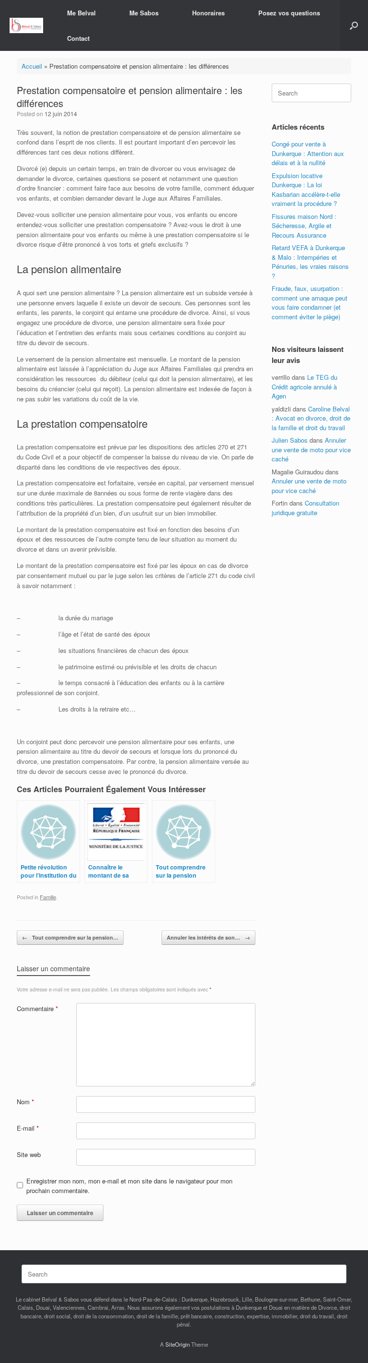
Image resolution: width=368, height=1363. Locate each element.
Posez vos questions (289, 12)
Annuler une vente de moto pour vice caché (311, 449)
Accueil (32, 66)
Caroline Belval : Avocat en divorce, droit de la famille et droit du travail (311, 418)
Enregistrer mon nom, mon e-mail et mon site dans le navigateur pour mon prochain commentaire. (129, 1185)
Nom (25, 1101)
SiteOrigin (177, 1344)
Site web (29, 1154)
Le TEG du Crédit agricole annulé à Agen (304, 386)
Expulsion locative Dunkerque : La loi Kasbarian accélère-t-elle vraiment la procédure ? (306, 189)
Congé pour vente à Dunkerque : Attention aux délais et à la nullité (308, 153)
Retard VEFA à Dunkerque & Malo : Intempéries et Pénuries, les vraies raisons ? (310, 261)
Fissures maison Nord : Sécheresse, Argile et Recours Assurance (304, 226)
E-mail (28, 1128)
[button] (354, 25)
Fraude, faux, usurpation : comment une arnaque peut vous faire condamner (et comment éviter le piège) (309, 302)
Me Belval (81, 12)
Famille (48, 897)
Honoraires (208, 12)
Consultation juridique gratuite (305, 507)
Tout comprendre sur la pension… (70, 937)
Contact (78, 38)
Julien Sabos (290, 440)
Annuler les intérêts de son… (208, 937)
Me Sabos (144, 12)
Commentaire (37, 1008)
